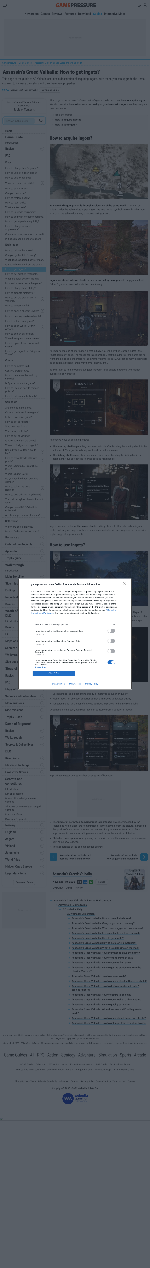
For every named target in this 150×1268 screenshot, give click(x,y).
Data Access (75, 684)
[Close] (125, 584)
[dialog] (75, 634)
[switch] (111, 631)
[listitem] (75, 624)
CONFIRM (53, 673)
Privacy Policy (91, 684)
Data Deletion (58, 684)
